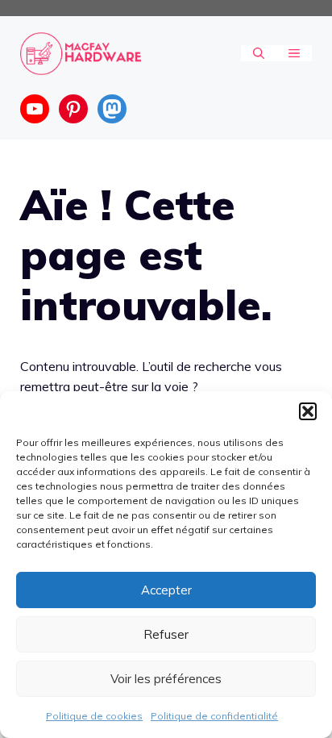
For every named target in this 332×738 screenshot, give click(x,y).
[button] (308, 411)
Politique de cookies (94, 716)
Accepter (166, 590)
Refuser (166, 634)
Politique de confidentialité (214, 716)
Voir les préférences (166, 678)
